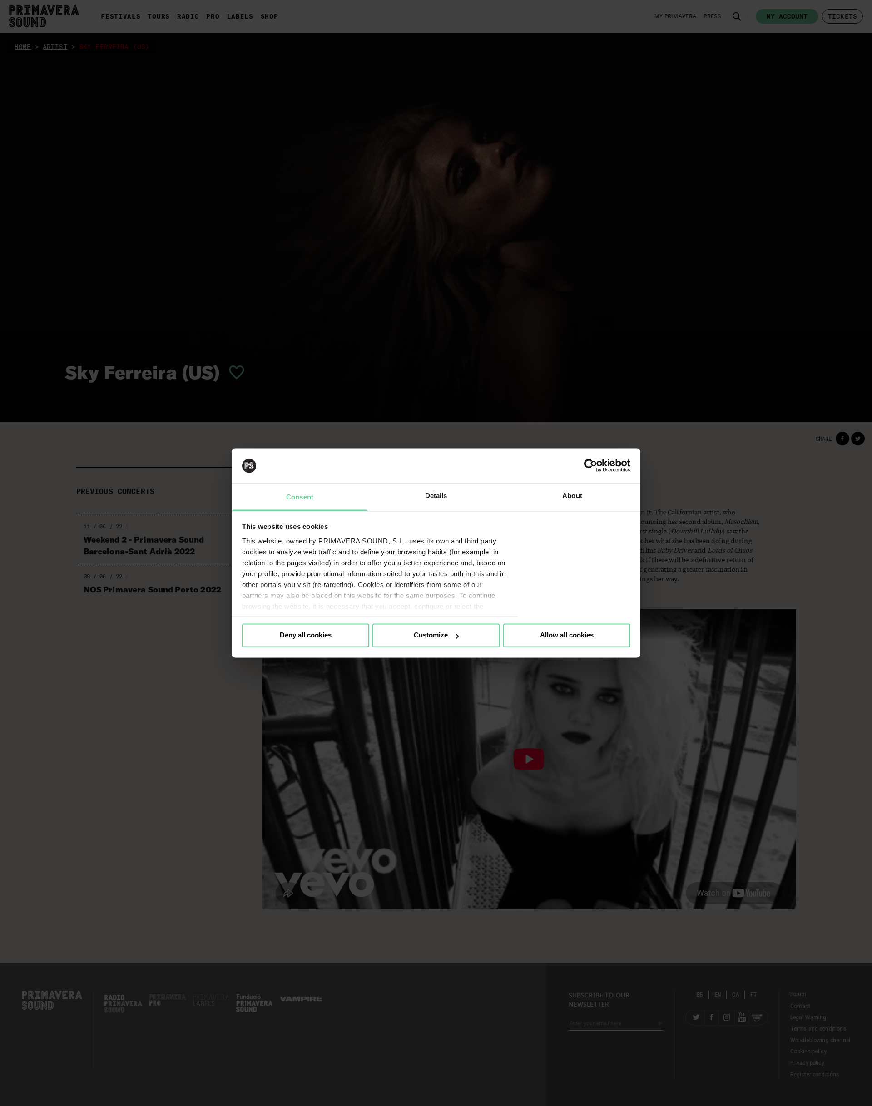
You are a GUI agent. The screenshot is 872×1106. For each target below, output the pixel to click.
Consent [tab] (299, 497)
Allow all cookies (567, 635)
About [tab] (572, 495)
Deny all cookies (306, 635)
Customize (431, 635)
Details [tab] (436, 495)
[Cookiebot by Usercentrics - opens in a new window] (590, 466)
